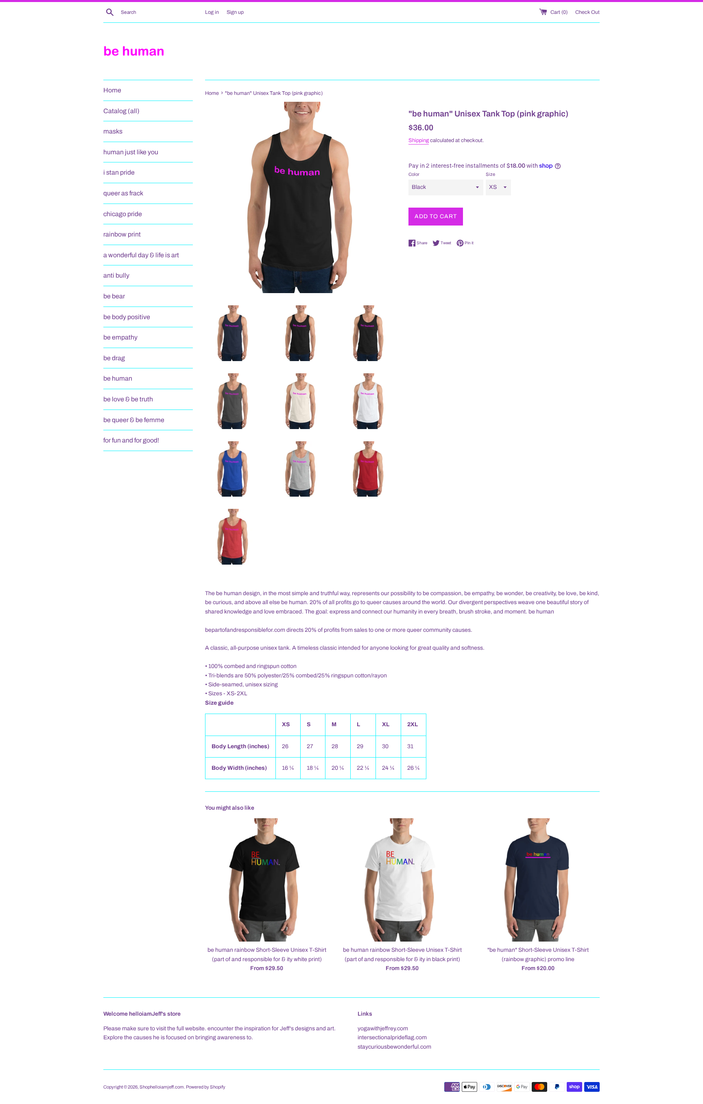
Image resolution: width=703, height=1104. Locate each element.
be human (117, 378)
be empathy (120, 337)
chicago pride (122, 213)
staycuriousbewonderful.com (394, 1047)
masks (112, 131)
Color (413, 174)
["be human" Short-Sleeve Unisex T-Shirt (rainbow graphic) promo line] (538, 880)
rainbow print (122, 234)
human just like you (130, 152)
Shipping (418, 140)
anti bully (116, 275)
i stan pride (119, 172)
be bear (114, 296)
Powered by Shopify (205, 1086)
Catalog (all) (121, 110)
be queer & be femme (133, 419)
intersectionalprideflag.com (392, 1037)
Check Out (587, 12)
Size (490, 174)
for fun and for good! (131, 440)
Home (112, 90)
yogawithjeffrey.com (383, 1028)
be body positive (126, 316)
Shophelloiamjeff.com (162, 1086)
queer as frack (123, 193)
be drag (114, 358)
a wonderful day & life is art (141, 255)
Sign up (235, 12)
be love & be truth (128, 399)
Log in (212, 12)
